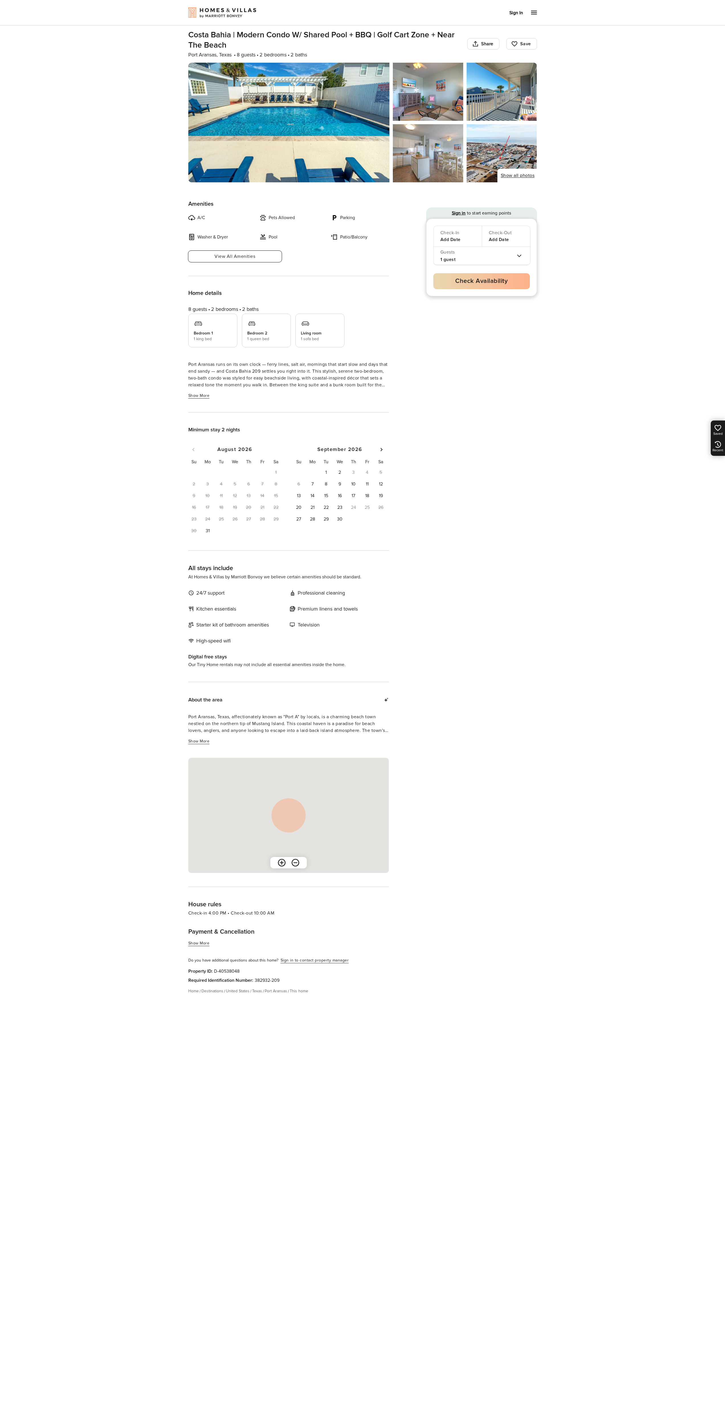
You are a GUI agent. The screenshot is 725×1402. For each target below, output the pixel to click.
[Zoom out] (295, 862)
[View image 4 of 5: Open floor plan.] (428, 153)
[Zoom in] (281, 862)
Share (487, 44)
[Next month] (381, 449)
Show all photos (518, 175)
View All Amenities (235, 256)
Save (525, 44)
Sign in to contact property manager (315, 960)
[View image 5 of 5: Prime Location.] (502, 153)
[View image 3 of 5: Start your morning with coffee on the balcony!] (502, 92)
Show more (199, 395)
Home (193, 991)
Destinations (212, 991)
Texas (257, 991)
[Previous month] (193, 449)
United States (238, 991)
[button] (207, 530)
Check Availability (481, 281)
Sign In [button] (516, 13)
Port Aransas (276, 991)
